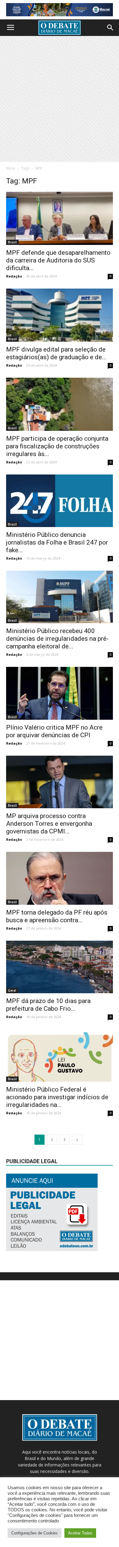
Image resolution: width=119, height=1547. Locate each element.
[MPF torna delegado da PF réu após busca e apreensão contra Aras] (59, 878)
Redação (14, 276)
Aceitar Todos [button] (80, 1533)
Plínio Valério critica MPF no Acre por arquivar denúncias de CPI (54, 731)
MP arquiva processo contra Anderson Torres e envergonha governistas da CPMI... (49, 823)
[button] (110, 27)
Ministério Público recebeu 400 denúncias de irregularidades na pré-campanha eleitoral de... (57, 638)
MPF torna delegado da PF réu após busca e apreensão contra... (56, 916)
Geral (12, 990)
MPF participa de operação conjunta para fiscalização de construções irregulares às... (57, 446)
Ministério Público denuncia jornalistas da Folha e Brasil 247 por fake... (57, 542)
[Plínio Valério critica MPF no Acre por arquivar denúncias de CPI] (59, 693)
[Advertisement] (59, 99)
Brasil (12, 242)
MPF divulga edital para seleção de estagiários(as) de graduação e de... (56, 353)
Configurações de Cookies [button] (34, 1533)
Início (10, 168)
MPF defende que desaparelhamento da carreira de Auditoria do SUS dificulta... (58, 260)
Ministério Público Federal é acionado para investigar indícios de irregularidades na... (57, 1097)
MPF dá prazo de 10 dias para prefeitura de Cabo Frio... (48, 1004)
